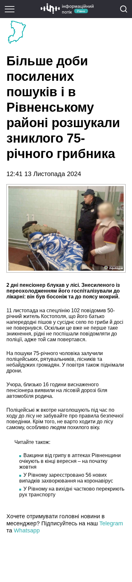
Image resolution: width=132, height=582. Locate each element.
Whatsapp (27, 530)
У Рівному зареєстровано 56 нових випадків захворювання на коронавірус (66, 477)
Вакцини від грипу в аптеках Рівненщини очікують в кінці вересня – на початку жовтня (70, 461)
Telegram (111, 523)
